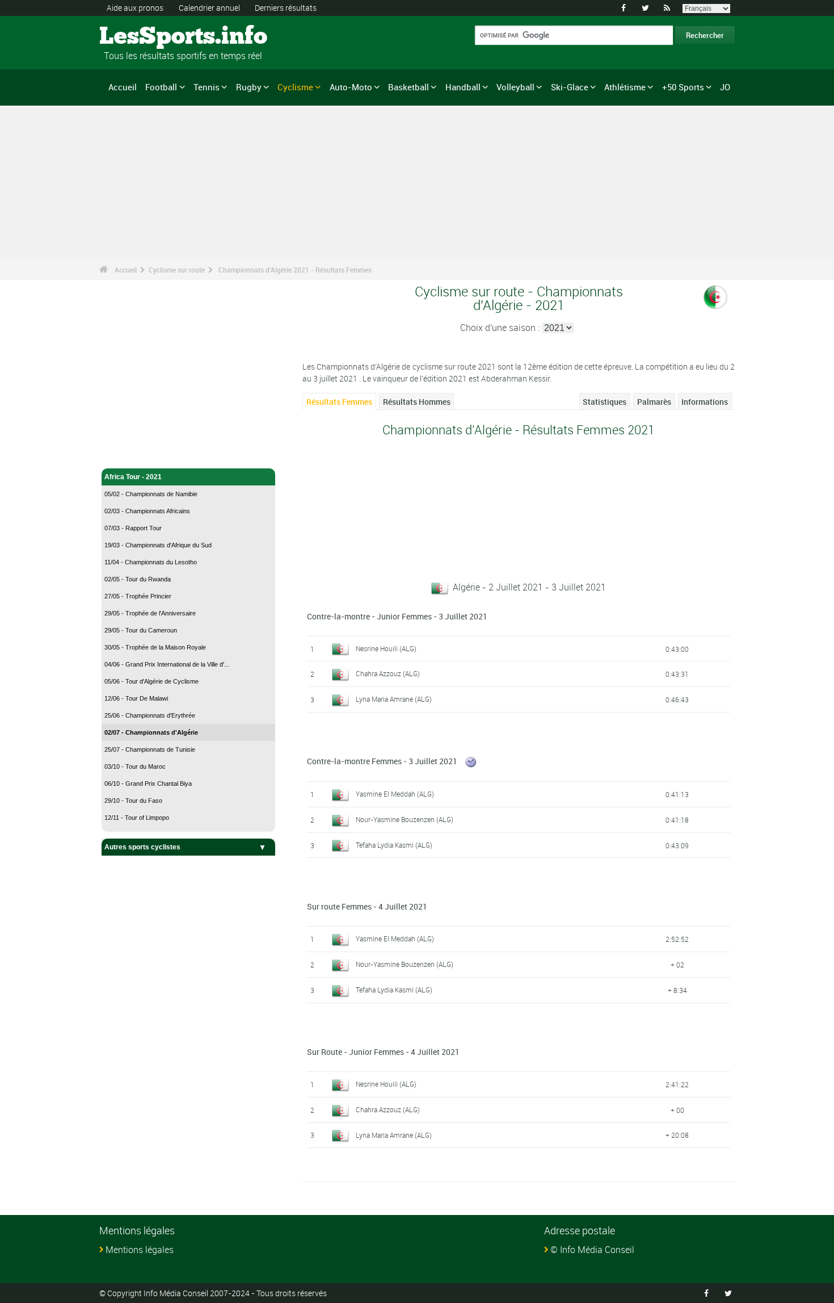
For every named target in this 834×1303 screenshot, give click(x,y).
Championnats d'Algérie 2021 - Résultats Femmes (295, 269)
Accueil (122, 87)
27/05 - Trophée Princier (137, 596)
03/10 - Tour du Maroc (135, 766)
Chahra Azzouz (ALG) (388, 673)
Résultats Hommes (416, 401)
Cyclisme (295, 87)
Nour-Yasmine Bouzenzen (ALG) (404, 819)
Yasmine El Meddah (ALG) (395, 793)
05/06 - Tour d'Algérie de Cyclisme (151, 681)
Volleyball (515, 87)
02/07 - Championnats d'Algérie (151, 732)
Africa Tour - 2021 (133, 477)
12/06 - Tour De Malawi (136, 698)
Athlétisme (625, 87)
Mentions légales (140, 1249)
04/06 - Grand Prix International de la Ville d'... (166, 664)
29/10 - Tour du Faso (133, 800)
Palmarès (654, 401)
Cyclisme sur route (177, 269)
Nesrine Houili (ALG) (386, 648)
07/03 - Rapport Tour (133, 528)
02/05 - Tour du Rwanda (137, 579)
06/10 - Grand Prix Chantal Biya (148, 783)
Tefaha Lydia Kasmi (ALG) (394, 844)
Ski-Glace (569, 87)
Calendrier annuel (209, 7)
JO (725, 87)
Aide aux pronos (135, 7)
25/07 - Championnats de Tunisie (149, 749)
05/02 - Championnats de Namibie (150, 494)
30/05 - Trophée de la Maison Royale (155, 647)
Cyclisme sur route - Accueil (150, 453)
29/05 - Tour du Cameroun (140, 630)
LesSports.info (142, 37)
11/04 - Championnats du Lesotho (150, 562)
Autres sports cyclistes (142, 847)
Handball (463, 87)
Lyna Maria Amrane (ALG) (394, 698)
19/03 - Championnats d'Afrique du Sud (158, 545)
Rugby (249, 87)
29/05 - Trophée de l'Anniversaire (150, 613)
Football (161, 87)
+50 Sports (683, 87)
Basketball (408, 87)
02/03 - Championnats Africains (147, 511)
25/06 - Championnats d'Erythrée (149, 715)
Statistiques (604, 401)
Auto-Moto (351, 87)
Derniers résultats (286, 7)
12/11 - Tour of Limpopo (136, 817)
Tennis (206, 87)
